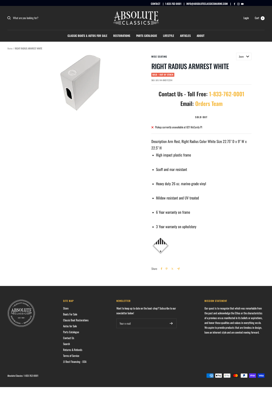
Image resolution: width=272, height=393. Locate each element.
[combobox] (40, 18)
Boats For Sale (70, 314)
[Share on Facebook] (161, 268)
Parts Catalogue (146, 36)
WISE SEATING (159, 56)
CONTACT (155, 4)
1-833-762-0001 (173, 4)
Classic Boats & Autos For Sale (87, 36)
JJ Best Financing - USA (74, 361)
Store (65, 308)
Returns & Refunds (72, 350)
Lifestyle (168, 36)
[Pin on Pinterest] (166, 268)
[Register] (171, 323)
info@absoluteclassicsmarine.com (207, 4)
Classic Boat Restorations (76, 320)
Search (66, 344)
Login (246, 18)
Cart (259, 18)
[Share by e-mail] (178, 269)
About (200, 36)
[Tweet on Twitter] (172, 268)
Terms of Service (71, 356)
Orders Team (209, 103)
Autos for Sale (70, 326)
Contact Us (68, 338)
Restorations (121, 36)
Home (9, 48)
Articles (185, 36)
